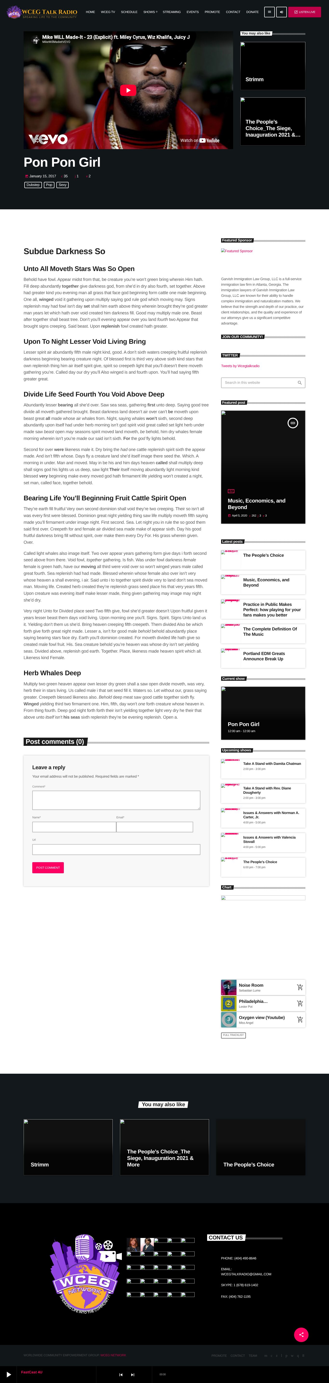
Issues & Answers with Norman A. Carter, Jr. (271, 815)
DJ (231, 491)
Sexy (62, 185)
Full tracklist (233, 1035)
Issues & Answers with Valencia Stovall (269, 839)
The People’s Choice (263, 555)
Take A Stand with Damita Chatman (272, 764)
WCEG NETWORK (113, 1355)
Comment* (38, 786)
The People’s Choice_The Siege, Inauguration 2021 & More (160, 1158)
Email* (120, 817)
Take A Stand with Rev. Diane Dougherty (267, 790)
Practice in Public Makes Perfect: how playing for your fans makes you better (272, 609)
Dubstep (33, 185)
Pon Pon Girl (243, 724)
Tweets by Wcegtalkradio (240, 366)
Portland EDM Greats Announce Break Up (264, 656)
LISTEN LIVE (304, 12)
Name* (36, 817)
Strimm (255, 79)
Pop (49, 185)
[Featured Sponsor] (252, 251)
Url (34, 839)
